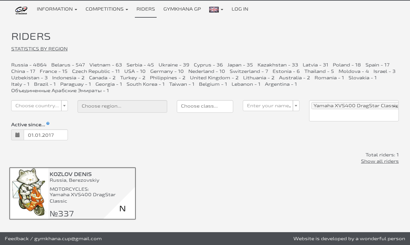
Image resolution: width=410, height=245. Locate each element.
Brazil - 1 (45, 84)
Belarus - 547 (68, 64)
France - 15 (54, 71)
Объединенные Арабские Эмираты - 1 (60, 90)
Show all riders (380, 161)
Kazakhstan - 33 (278, 64)
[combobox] (39, 105)
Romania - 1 (329, 77)
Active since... (28, 124)
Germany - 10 (167, 71)
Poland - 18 (347, 64)
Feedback (17, 238)
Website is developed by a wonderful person (349, 238)
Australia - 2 (294, 77)
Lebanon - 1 (246, 84)
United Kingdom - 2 (214, 77)
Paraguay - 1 (75, 84)
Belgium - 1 (213, 84)
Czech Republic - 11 (96, 71)
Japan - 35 (240, 64)
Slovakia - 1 (362, 77)
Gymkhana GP (182, 9)
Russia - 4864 (29, 64)
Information (55, 9)
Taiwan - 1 (181, 84)
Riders (145, 9)
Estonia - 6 (286, 71)
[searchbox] (122, 106)
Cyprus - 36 (208, 64)
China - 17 (23, 71)
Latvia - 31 (315, 64)
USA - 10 (135, 71)
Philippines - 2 (167, 77)
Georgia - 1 (108, 84)
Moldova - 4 (354, 71)
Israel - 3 (384, 71)
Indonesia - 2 (68, 77)
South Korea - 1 (146, 84)
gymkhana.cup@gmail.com (68, 238)
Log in (240, 9)
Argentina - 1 (281, 84)
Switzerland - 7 (249, 71)
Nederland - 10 (206, 71)
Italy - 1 (20, 84)
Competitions (105, 9)
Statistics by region (39, 48)
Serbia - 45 (140, 64)
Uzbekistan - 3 (29, 77)
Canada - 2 (102, 77)
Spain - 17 (377, 64)
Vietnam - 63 (105, 64)
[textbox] (37, 105)
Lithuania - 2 (259, 77)
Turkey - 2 (132, 77)
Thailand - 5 (319, 71)
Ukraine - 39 (174, 64)
